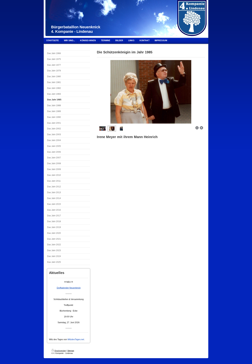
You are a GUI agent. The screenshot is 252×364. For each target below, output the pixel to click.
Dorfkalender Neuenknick (69, 288)
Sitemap (70, 351)
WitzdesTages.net (76, 339)
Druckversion (60, 351)
